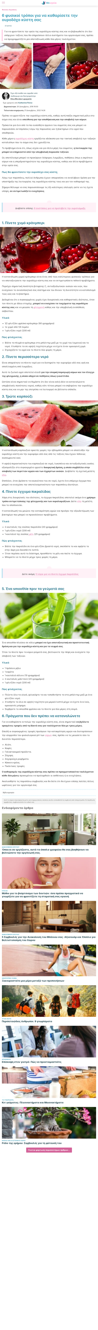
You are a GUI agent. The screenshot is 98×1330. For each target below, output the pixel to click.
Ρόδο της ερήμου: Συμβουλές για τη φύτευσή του (32, 1143)
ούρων (48, 735)
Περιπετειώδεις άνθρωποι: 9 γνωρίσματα (27, 1021)
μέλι (31, 534)
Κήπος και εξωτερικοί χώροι (13, 1140)
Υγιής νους (6, 1019)
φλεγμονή (39, 307)
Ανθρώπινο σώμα (9, 978)
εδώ (4, 475)
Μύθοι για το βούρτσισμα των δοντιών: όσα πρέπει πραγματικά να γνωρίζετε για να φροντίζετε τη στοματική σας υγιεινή (42, 895)
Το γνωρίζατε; (8, 1100)
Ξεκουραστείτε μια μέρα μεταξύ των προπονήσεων (33, 980)
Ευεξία (5, 891)
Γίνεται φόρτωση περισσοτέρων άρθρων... (49, 1150)
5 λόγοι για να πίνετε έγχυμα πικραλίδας (57, 574)
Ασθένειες (6, 1059)
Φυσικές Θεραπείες (9, 10)
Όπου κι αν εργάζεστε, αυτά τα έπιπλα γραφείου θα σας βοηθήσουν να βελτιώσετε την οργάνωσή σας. (45, 851)
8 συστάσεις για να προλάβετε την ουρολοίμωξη (59, 208)
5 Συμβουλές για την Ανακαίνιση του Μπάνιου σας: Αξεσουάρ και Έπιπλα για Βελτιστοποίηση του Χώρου (48, 939)
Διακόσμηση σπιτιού (10, 847)
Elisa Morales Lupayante (21, 99)
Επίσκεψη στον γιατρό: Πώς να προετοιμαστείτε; (32, 1062)
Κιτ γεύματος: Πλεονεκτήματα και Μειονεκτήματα (32, 1102)
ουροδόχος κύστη (24, 138)
